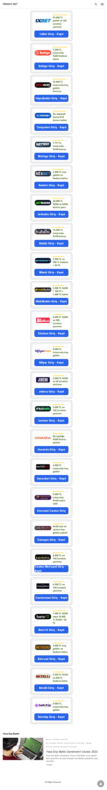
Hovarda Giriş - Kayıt (51, 449)
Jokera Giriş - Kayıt (51, 391)
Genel (89, 743)
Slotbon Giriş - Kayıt (51, 333)
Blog (48, 739)
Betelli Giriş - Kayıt (51, 688)
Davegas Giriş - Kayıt (51, 539)
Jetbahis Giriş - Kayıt (51, 214)
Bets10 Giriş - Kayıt (51, 630)
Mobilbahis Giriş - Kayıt (51, 301)
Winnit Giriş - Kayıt (51, 272)
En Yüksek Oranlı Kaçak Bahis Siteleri (65, 743)
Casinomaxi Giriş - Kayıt (51, 597)
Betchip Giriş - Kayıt (51, 717)
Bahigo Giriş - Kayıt (51, 66)
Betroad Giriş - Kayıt (51, 659)
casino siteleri (60, 739)
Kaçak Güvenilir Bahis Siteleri (61, 747)
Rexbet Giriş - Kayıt (51, 185)
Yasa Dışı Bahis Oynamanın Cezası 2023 (72, 751)
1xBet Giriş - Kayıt (51, 34)
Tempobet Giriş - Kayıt (51, 127)
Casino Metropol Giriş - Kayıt (50, 568)
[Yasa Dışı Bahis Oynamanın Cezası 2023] (23, 749)
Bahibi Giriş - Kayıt (51, 243)
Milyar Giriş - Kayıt (51, 362)
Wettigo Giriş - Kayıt (51, 156)
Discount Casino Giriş (51, 510)
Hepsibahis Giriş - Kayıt (51, 98)
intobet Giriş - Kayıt (51, 420)
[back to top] (100, 783)
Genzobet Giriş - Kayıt (51, 478)
